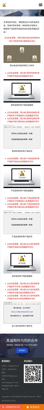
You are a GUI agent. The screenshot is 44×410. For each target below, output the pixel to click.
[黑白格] (3, 4)
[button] (40, 5)
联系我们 (22, 350)
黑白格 (17, 396)
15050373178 (12, 407)
